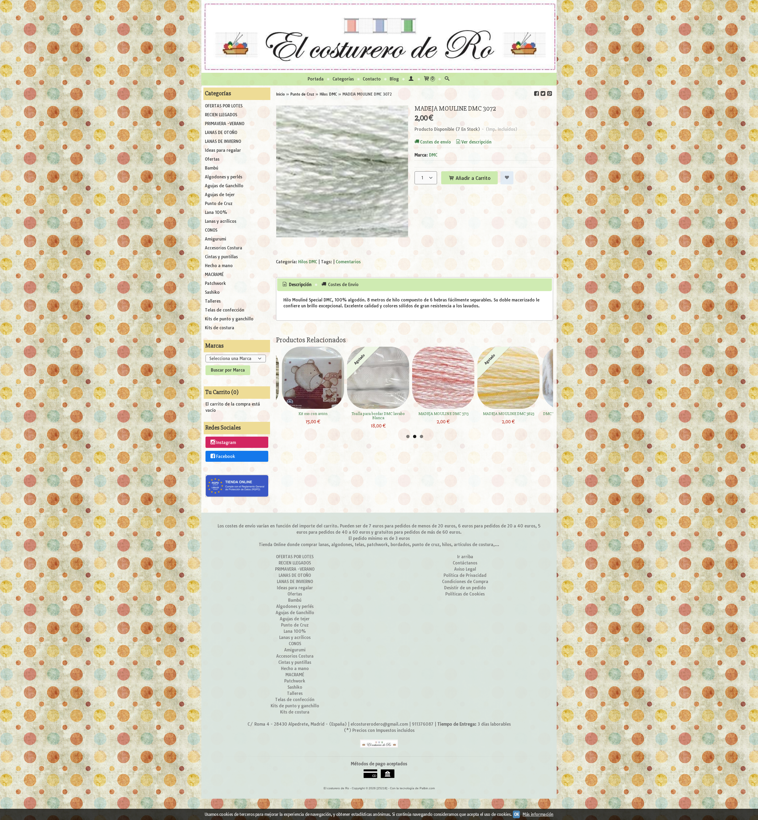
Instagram (226, 442)
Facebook (225, 456)
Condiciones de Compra (465, 581)
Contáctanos (465, 563)
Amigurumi (215, 239)
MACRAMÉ (214, 274)
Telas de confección (224, 310)
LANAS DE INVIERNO (223, 141)
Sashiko (212, 292)
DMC (433, 155)
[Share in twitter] (543, 93)
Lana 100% (216, 212)
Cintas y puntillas (221, 256)
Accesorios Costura (223, 248)
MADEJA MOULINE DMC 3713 (443, 413)
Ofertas (212, 159)
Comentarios (348, 261)
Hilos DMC (307, 261)
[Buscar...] (447, 79)
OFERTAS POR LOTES (224, 106)
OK (516, 814)
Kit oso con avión (312, 413)
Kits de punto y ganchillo (229, 319)
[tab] (296, 284)
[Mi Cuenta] (411, 79)
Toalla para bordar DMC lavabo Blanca (378, 415)
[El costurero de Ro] (379, 36)
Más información (538, 814)
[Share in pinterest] (549, 93)
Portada (316, 79)
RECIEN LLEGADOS (221, 114)
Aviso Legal (465, 569)
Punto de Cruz (218, 203)
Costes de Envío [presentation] (343, 284)
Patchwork (215, 283)
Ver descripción (476, 142)
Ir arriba (465, 556)
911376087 (422, 724)
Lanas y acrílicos (220, 221)
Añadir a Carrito (472, 178)
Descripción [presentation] (299, 284)
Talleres (213, 301)
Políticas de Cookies (465, 594)
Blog (394, 79)
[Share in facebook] (536, 93)
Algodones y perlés (223, 177)
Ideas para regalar (223, 150)
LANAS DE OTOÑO (221, 132)
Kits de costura (219, 327)
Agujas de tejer (220, 194)
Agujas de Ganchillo (224, 185)
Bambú (211, 168)
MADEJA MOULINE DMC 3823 (508, 413)
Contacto (372, 79)
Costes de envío (435, 142)
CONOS (211, 230)
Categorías (343, 79)
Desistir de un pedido (465, 587)
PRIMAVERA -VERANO (224, 123)
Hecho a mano (219, 265)
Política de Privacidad (465, 575)
